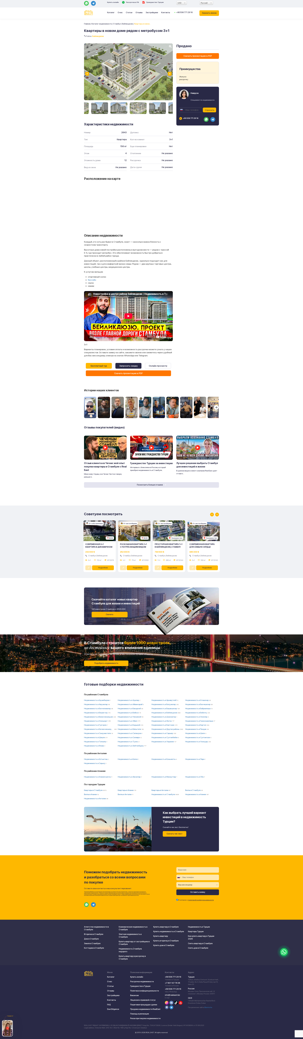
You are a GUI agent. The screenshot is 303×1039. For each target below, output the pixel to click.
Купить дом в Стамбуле (163, 945)
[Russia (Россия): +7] (182, 110)
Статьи (129, 12)
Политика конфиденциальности (144, 991)
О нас (120, 12)
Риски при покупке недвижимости (145, 1018)
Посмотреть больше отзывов (150, 485)
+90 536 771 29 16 (184, 12)
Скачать (109, 614)
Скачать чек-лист (175, 834)
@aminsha (208, 1007)
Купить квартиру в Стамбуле (166, 927)
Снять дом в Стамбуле (198, 948)
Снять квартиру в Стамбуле (200, 943)
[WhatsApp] (284, 952)
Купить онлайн (113, 2)
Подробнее (103, 568)
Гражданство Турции (155, 2)
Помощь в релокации (139, 1014)
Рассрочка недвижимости (142, 981)
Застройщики (152, 12)
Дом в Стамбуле (91, 939)
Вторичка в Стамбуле (93, 934)
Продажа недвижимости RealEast (145, 1009)
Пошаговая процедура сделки (143, 1005)
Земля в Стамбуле (92, 943)
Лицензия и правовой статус (143, 1000)
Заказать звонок (209, 13)
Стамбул (117, 24)
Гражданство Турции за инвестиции (151, 463)
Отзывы (139, 12)
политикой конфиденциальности (201, 900)
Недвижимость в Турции (199, 927)
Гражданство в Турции (140, 986)
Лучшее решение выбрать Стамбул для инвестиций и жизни (197, 465)
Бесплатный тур (99, 366)
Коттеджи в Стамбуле (94, 948)
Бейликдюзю (127, 24)
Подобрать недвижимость (106, 663)
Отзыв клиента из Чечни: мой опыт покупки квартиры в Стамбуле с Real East (105, 466)
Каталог (110, 12)
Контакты (165, 12)
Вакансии (134, 995)
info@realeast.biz (172, 995)
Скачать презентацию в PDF (128, 373)
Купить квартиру (160, 936)
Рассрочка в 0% (132, 2)
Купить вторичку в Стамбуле (166, 941)
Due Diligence (113, 1009)
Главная (87, 24)
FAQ (109, 1005)
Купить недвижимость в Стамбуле (168, 931)
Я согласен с (196, 900)
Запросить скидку (128, 366)
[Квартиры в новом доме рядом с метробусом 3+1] (99, 108)
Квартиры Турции (196, 931)
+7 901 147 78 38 (172, 983)
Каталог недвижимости (102, 24)
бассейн (92, 280)
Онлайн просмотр (158, 366)
